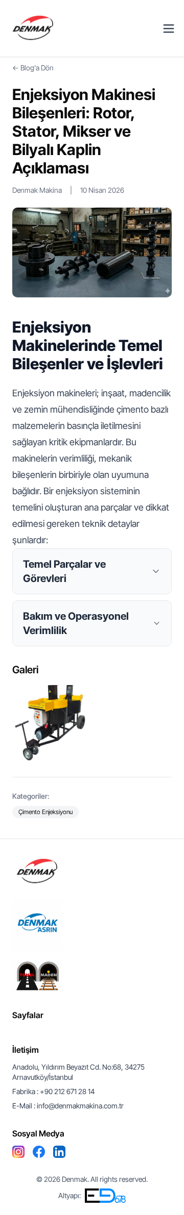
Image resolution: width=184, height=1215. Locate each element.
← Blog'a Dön (33, 67)
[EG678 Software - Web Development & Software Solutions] (105, 1195)
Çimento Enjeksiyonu (45, 812)
